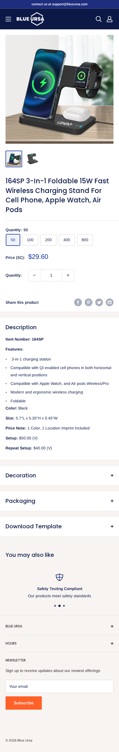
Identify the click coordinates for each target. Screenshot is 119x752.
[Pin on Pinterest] (88, 302)
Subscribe (23, 703)
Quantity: (14, 275)
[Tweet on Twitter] (99, 302)
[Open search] (99, 19)
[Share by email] (109, 302)
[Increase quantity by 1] (68, 275)
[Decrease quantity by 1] (34, 275)
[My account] (109, 19)
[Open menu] (8, 19)
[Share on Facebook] (78, 302)
